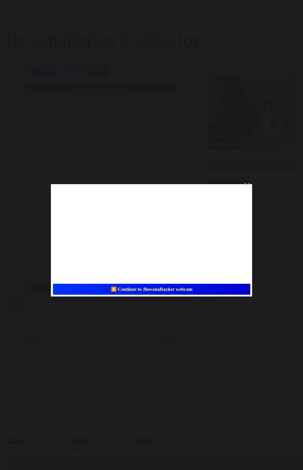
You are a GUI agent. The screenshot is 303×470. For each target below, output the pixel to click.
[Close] (247, 185)
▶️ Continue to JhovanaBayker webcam (151, 289)
